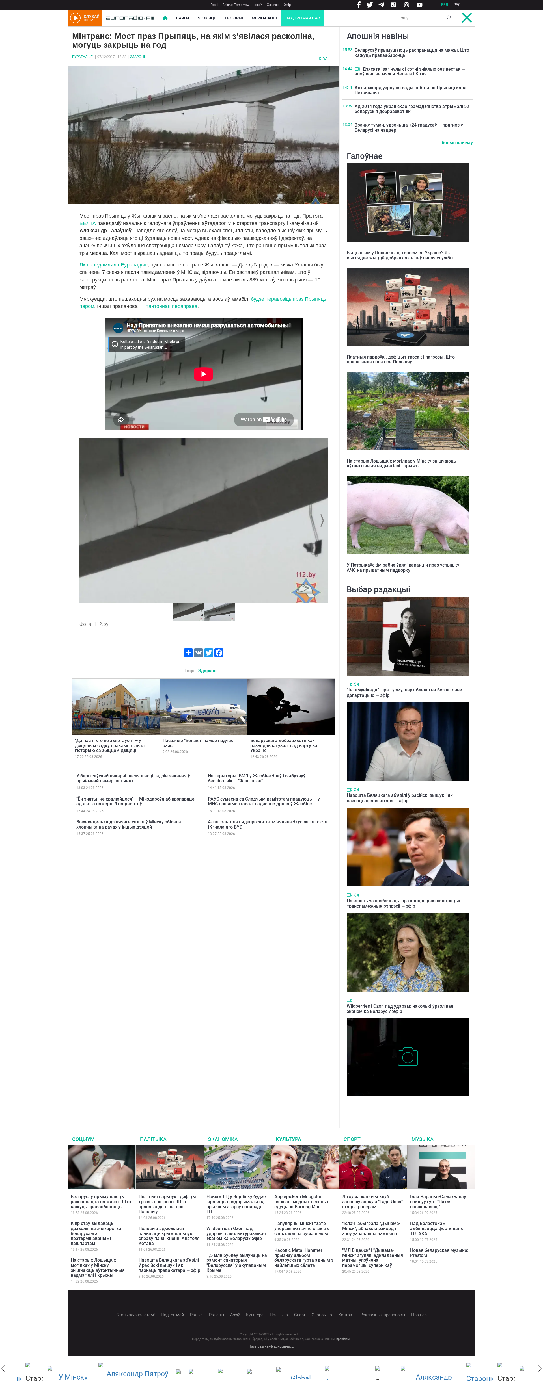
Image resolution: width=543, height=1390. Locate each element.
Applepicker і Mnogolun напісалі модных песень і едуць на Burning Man (301, 1201)
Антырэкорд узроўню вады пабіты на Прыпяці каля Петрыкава (410, 90)
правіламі (343, 1339)
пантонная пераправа (171, 306)
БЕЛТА (87, 223)
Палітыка (153, 1139)
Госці (214, 5)
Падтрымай (172, 1314)
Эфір (287, 5)
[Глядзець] (318, 58)
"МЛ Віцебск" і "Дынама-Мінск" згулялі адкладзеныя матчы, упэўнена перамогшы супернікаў (372, 1258)
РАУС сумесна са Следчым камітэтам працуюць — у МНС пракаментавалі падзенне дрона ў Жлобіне (264, 801)
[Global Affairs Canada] (290, 1373)
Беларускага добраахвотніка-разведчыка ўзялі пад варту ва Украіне (283, 745)
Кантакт (346, 1314)
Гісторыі (234, 18)
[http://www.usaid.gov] (192, 1373)
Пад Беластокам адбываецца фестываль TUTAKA (436, 1228)
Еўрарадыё (82, 57)
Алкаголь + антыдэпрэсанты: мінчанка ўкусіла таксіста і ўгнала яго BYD (267, 824)
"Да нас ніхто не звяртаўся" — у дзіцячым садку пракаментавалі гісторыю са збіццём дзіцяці (110, 745)
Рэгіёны (216, 1314)
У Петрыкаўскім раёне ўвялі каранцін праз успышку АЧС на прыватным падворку (403, 567)
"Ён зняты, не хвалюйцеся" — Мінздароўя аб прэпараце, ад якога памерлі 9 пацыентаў (136, 801)
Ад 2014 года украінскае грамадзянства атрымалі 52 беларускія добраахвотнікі (412, 109)
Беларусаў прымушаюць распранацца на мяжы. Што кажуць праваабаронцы (412, 52)
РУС (457, 4)
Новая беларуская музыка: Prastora (439, 1253)
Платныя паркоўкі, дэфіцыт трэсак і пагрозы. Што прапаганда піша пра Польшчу (401, 359)
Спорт (352, 1139)
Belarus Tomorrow (236, 5)
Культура (288, 1139)
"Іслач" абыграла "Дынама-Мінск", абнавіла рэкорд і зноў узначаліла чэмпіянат (371, 1228)
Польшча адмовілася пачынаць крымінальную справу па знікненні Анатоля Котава (169, 1236)
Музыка (422, 1139)
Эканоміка (223, 1139)
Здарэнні (138, 57)
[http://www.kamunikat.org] (222, 1373)
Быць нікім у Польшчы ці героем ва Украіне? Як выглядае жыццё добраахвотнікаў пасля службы (400, 255)
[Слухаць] (356, 684)
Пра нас (419, 1314)
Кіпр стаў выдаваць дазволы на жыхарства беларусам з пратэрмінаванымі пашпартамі (96, 1233)
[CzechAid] (339, 1373)
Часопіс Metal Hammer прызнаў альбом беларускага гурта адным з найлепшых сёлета (303, 1258)
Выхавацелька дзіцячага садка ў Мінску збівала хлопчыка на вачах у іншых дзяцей (128, 824)
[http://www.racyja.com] (172, 1372)
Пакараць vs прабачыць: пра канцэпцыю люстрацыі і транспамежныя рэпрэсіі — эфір (404, 903)
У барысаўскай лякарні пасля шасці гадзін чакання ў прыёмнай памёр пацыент (133, 778)
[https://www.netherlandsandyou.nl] (126, 1373)
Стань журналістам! (135, 1314)
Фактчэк (273, 5)
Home (165, 18)
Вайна (182, 18)
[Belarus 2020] (62, 1373)
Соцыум (83, 1139)
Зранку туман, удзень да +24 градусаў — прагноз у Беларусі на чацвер (409, 127)
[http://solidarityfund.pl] (423, 1373)
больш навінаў (457, 142)
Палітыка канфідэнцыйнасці (271, 1346)
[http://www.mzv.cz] (251, 1373)
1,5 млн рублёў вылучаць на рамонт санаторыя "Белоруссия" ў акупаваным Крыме (236, 1263)
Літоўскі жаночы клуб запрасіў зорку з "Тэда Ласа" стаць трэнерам (372, 1201)
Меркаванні (264, 18)
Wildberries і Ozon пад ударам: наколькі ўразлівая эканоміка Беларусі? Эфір (400, 1008)
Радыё (196, 1314)
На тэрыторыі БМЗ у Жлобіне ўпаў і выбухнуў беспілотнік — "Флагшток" (256, 778)
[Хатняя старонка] (130, 18)
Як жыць (207, 18)
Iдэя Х (257, 5)
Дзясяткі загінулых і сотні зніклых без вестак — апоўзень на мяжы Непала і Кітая (410, 71)
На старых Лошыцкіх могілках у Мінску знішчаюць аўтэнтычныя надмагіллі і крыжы (401, 463)
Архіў (235, 1314)
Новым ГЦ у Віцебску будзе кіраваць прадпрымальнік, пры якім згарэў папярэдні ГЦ (236, 1204)
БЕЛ (444, 4)
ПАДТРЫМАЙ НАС (302, 18)
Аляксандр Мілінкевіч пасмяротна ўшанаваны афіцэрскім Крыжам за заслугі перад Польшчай (405, 1104)
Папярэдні (85, 520)
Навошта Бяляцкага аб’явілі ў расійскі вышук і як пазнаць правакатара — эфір (400, 798)
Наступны (321, 520)
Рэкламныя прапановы (382, 1314)
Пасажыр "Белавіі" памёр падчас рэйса (198, 743)
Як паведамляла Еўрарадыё (113, 265)
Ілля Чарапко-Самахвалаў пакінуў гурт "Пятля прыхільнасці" (438, 1201)
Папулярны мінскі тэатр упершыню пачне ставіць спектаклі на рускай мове (301, 1228)
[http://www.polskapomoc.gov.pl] (471, 1373)
